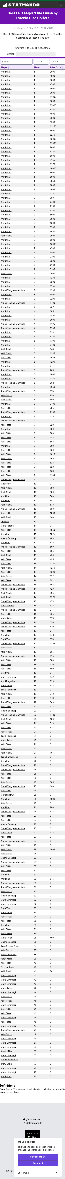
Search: (11, 54)
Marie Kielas (6, 618)
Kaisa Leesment (8, 954)
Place (37, 67)
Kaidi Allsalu (6, 236)
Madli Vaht (6, 484)
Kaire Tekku (6, 395)
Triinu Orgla (6, 1064)
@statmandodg (34, 1123)
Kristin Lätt (6, 72)
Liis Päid (5, 521)
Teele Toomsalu (8, 690)
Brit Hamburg (7, 967)
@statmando (33, 1119)
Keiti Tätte (6, 357)
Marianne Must (8, 795)
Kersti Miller (6, 933)
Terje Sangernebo (9, 757)
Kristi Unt (5, 496)
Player (4, 67)
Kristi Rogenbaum (9, 681)
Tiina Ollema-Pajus (10, 946)
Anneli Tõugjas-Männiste (13, 290)
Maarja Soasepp (8, 538)
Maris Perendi (7, 526)
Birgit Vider (6, 639)
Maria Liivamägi (8, 677)
